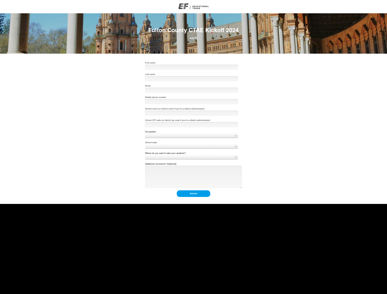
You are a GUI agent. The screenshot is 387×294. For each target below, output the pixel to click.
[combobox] (191, 136)
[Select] (191, 136)
